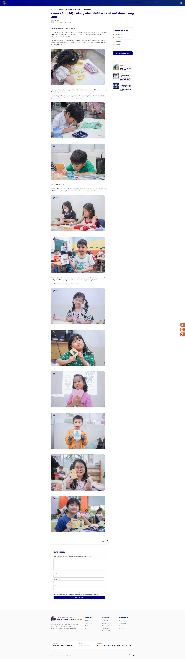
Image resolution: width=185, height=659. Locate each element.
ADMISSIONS (138, 2)
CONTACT (175, 2)
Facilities (87, 625)
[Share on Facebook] (107, 541)
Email (55, 579)
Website (55, 586)
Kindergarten (105, 620)
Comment (56, 558)
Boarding (121, 628)
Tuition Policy (123, 620)
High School (105, 628)
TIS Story (87, 620)
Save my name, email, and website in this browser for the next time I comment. (76, 594)
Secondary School (107, 625)
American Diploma (107, 630)
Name (55, 573)
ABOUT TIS (115, 2)
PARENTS (168, 2)
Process (121, 625)
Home (52, 9)
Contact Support (123, 53)
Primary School (106, 623)
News (55, 9)
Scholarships (122, 623)
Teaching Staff (88, 623)
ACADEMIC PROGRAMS (127, 2)
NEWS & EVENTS (158, 2)
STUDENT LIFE (148, 2)
